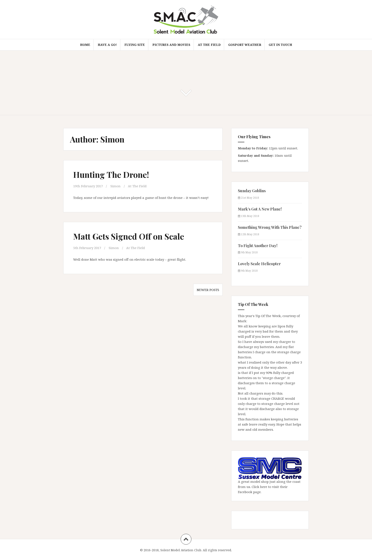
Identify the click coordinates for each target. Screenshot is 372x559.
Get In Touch (280, 45)
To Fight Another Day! (257, 245)
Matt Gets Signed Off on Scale (128, 236)
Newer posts (208, 290)
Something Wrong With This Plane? (270, 227)
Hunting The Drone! (111, 174)
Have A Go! (107, 45)
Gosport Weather (244, 45)
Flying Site (134, 45)
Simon (115, 186)
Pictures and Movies (171, 45)
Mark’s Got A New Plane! (260, 209)
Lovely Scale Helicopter (259, 263)
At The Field (209, 45)
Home (85, 45)
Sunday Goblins (252, 190)
